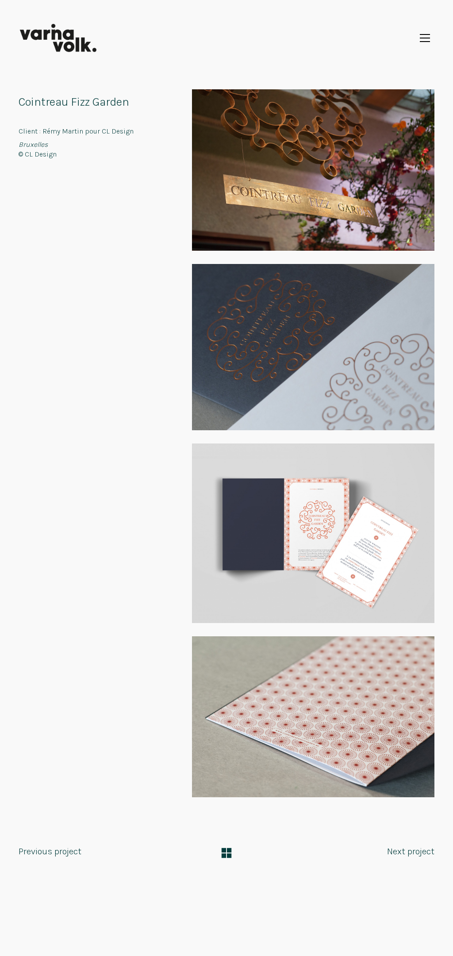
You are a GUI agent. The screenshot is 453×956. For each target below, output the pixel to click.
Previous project (50, 851)
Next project (410, 851)
